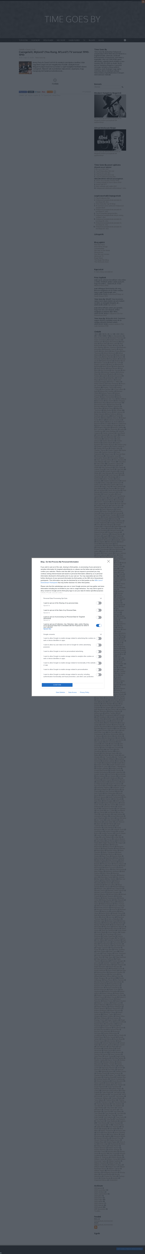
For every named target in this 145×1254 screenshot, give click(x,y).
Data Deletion (60, 692)
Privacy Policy (84, 692)
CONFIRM (57, 685)
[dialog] (72, 627)
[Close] (109, 562)
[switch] (99, 603)
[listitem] (72, 598)
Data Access (72, 692)
